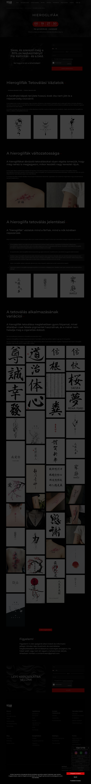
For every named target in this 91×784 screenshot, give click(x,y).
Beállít (75, 777)
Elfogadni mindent (75, 773)
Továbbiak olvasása (75, 780)
